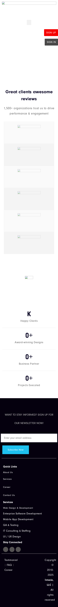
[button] (29, 22)
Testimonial (11, 560)
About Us (8, 472)
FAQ (9, 564)
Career (8, 569)
